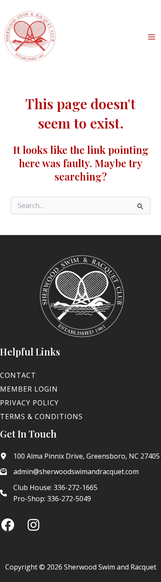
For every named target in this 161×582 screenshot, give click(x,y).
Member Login (29, 389)
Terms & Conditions (41, 416)
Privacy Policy (29, 402)
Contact (18, 375)
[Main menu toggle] (151, 37)
